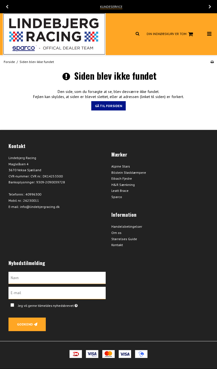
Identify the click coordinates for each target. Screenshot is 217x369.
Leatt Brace (120, 190)
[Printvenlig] (212, 62)
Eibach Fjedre (121, 178)
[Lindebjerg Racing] (54, 34)
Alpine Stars (120, 166)
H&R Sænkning (123, 185)
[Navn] (57, 277)
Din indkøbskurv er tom (166, 34)
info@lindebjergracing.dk (40, 207)
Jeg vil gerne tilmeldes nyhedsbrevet (62, 304)
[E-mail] (57, 292)
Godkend (25, 324)
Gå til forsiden (108, 106)
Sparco (116, 197)
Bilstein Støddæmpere (128, 172)
